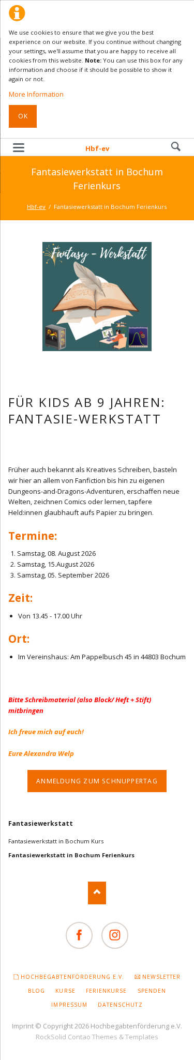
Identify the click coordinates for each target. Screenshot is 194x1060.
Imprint (23, 1026)
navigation (18, 148)
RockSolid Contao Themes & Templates (97, 1036)
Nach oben (97, 893)
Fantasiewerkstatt (40, 823)
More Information (36, 94)
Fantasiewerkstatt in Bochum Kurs (55, 841)
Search (176, 147)
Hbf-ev (97, 148)
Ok (23, 116)
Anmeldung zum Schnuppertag (97, 781)
